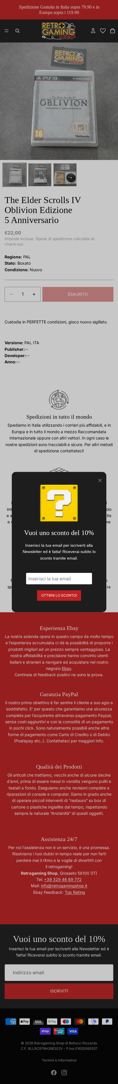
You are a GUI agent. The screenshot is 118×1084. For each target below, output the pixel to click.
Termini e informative (59, 1060)
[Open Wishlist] (103, 31)
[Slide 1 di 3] (14, 174)
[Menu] (6, 31)
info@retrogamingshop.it (64, 885)
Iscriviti (59, 990)
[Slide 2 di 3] (39, 174)
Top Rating (75, 892)
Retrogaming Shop (49, 1043)
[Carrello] (112, 31)
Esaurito (78, 294)
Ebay (66, 668)
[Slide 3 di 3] (65, 174)
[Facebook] (53, 1072)
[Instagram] (64, 1072)
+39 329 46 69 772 (63, 879)
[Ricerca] (17, 31)
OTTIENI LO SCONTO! (59, 595)
